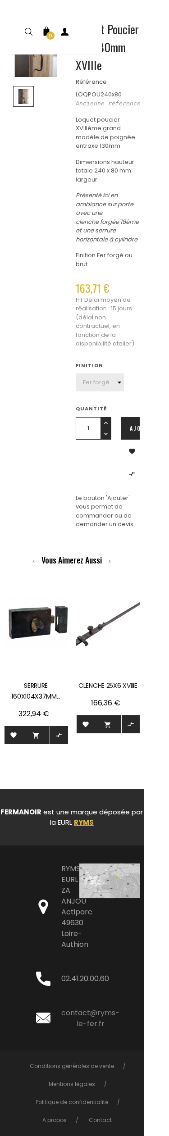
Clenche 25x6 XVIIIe (107, 685)
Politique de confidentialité (72, 1102)
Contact (100, 1120)
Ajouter (134, 428)
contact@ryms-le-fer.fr (90, 1018)
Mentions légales (72, 1084)
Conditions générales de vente (72, 1066)
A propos (54, 1120)
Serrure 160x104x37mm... (35, 691)
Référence (91, 81)
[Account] (64, 34)
